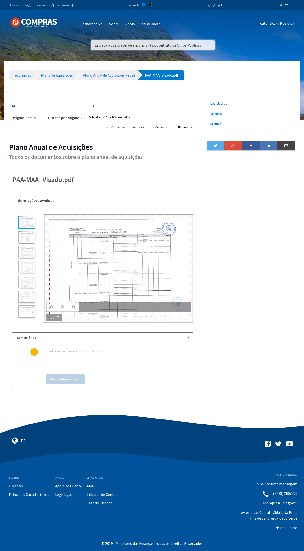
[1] (26, 222)
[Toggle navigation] (63, 24)
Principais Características (29, 494)
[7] (26, 311)
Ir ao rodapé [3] (66, 5)
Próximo (162, 127)
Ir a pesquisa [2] (44, 5)
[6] (26, 296)
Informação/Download (35, 200)
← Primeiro (115, 127)
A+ (220, 5)
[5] (26, 281)
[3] (26, 252)
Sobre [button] (114, 23)
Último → (184, 127)
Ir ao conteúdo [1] (20, 5)
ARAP (91, 485)
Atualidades (151, 23)
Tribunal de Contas (102, 494)
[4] (26, 267)
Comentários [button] (26, 338)
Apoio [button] (130, 23)
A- (209, 5)
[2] (26, 237)
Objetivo (16, 485)
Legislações (64, 494)
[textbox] (110, 359)
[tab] (102, 338)
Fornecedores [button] (92, 23)
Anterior (140, 127)
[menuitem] (251, 103)
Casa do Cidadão (100, 503)
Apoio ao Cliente (68, 485)
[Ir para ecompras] (33, 22)
